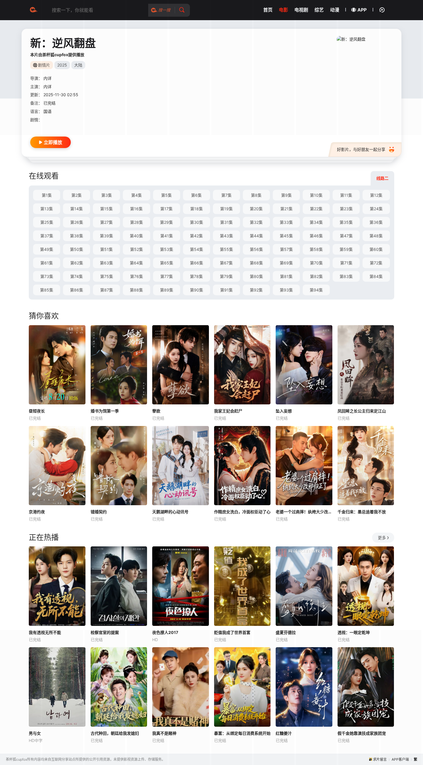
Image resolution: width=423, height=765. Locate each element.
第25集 (46, 222)
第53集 (166, 249)
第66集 (196, 262)
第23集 (346, 208)
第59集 (346, 249)
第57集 (286, 249)
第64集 (136, 262)
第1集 (47, 195)
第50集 (76, 249)
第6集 (196, 195)
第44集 (256, 235)
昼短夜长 (37, 410)
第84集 (376, 276)
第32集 (256, 222)
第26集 (76, 222)
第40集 (136, 235)
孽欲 (156, 410)
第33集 (286, 222)
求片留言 (380, 759)
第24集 (376, 208)
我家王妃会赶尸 (228, 410)
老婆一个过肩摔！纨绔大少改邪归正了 (304, 511)
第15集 (106, 208)
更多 (382, 537)
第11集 (346, 195)
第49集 (46, 249)
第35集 (346, 222)
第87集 (106, 289)
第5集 (166, 195)
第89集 (166, 289)
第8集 (256, 195)
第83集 (346, 276)
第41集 (166, 235)
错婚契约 (99, 511)
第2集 (76, 195)
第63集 (106, 262)
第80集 (256, 276)
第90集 (196, 289)
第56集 (256, 249)
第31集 (226, 222)
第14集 (76, 208)
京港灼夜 (37, 511)
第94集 (316, 289)
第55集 (226, 249)
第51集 (106, 249)
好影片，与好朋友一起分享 (361, 149)
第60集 (376, 249)
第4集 (136, 195)
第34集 (316, 222)
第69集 (286, 262)
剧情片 (44, 65)
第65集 (166, 262)
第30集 (196, 222)
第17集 (166, 208)
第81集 (286, 276)
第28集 (136, 222)
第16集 (136, 208)
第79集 (226, 276)
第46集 (316, 235)
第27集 (106, 222)
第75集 (106, 276)
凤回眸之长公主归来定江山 (362, 410)
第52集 (136, 249)
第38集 (76, 235)
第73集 (46, 276)
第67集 (226, 262)
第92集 (256, 289)
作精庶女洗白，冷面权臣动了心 (242, 511)
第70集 (316, 262)
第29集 (166, 222)
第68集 (256, 262)
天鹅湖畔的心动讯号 (170, 511)
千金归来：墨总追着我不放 (362, 511)
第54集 (196, 249)
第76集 (136, 276)
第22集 (316, 208)
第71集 (346, 262)
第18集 (196, 208)
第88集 (136, 289)
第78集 (196, 276)
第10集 (316, 195)
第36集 (376, 222)
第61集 (46, 262)
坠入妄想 (284, 410)
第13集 (46, 208)
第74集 (76, 276)
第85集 (46, 289)
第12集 (376, 195)
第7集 (226, 195)
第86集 (76, 289)
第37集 (46, 235)
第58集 (316, 249)
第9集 (286, 195)
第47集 (346, 235)
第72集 (376, 262)
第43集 (226, 235)
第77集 (166, 276)
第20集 (256, 208)
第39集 (106, 235)
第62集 (76, 262)
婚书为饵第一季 (105, 410)
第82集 (316, 276)
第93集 (286, 289)
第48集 (376, 235)
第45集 (286, 235)
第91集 (226, 289)
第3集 (106, 195)
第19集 (226, 208)
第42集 (196, 235)
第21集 (286, 208)
